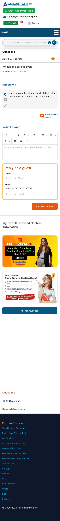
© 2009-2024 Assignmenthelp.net (20, 507)
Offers (5, 489)
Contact (5, 473)
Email (7, 184)
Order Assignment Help (20, 10)
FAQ (4, 478)
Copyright (6, 468)
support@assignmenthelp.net (22, 16)
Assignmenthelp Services (13, 443)
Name (8, 173)
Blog (4, 494)
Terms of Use (8, 463)
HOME (4, 32)
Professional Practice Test (14, 433)
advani (18, 58)
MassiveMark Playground (13, 423)
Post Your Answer (44, 206)
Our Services (8, 438)
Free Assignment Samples (14, 453)
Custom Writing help (11, 448)
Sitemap (6, 499)
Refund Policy (8, 483)
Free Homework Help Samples (16, 458)
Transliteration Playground (14, 428)
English (35, 23)
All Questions (13, 401)
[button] (5, 135)
